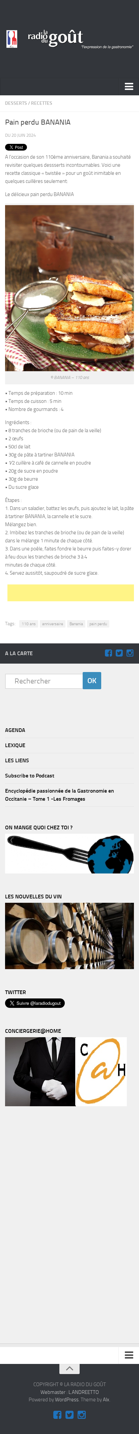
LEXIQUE (15, 745)
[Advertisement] (73, 592)
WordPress (67, 1400)
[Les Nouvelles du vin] (69, 967)
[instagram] (130, 653)
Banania (76, 624)
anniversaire (52, 624)
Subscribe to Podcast (29, 775)
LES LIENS (17, 760)
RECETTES (41, 103)
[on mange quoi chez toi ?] (69, 872)
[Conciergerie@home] (66, 1105)
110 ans (29, 624)
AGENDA (15, 730)
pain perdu (98, 624)
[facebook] (108, 653)
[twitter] (119, 653)
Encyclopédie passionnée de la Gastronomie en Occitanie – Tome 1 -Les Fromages (59, 795)
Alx (106, 1400)
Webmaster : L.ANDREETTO (69, 1392)
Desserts (16, 103)
